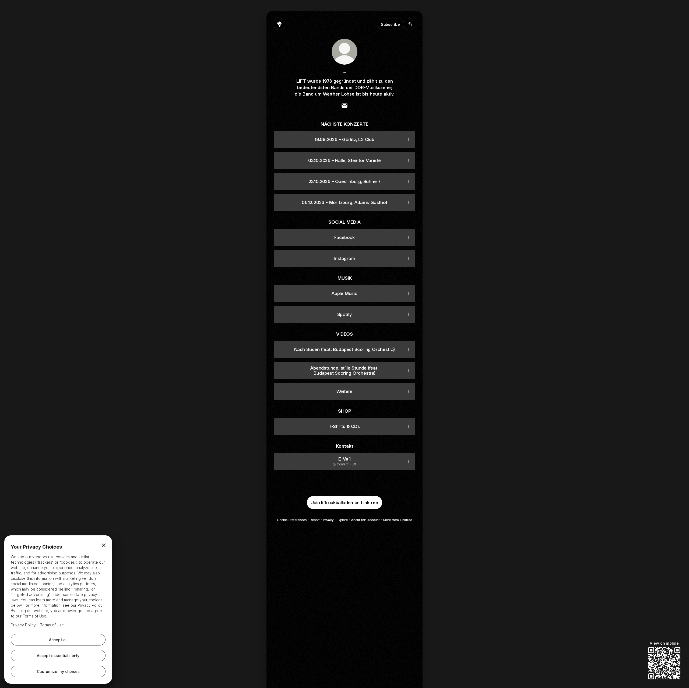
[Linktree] (279, 24)
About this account (365, 520)
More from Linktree (397, 520)
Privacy (328, 520)
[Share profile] (409, 24)
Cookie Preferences (292, 520)
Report (315, 520)
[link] (344, 105)
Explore (342, 520)
